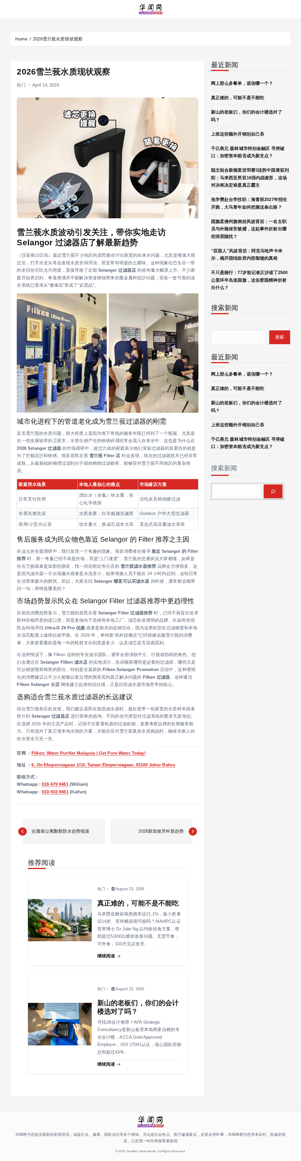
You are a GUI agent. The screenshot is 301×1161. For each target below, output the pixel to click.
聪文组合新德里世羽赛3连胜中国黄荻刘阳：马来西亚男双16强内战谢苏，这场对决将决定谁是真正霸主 (250, 177)
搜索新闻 (224, 468)
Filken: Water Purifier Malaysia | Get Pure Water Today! (88, 753)
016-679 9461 (55, 784)
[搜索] (273, 491)
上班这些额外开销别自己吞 (238, 133)
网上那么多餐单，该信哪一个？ (242, 83)
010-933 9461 (55, 791)
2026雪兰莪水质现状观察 (58, 38)
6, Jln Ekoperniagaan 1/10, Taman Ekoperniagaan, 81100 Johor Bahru (103, 764)
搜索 (279, 336)
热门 (21, 84)
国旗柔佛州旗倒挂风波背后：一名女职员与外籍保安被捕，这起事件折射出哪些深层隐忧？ (249, 229)
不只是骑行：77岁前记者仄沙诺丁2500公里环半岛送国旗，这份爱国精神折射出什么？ (249, 280)
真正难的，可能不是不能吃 (238, 97)
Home (21, 38)
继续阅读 (106, 955)
